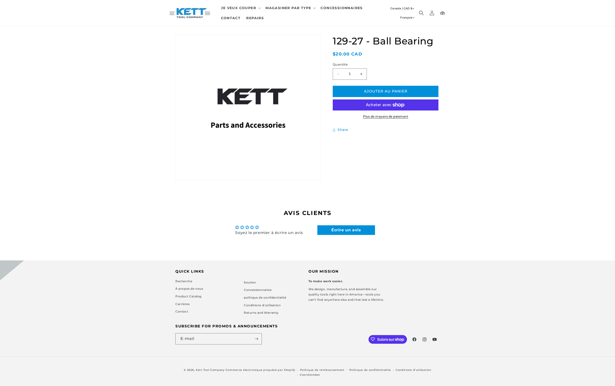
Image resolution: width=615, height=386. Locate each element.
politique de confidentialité (265, 297)
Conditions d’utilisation (413, 370)
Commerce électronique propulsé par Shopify (260, 370)
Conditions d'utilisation (262, 305)
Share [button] (343, 130)
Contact (181, 311)
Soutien (250, 282)
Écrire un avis (346, 230)
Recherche (183, 281)
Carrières (182, 304)
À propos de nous (189, 288)
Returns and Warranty (261, 312)
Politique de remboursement (322, 370)
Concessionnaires (258, 290)
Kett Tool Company (210, 370)
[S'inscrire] (256, 338)
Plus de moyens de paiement (385, 116)
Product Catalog (188, 296)
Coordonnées (310, 374)
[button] (240, 8)
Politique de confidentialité (370, 370)
